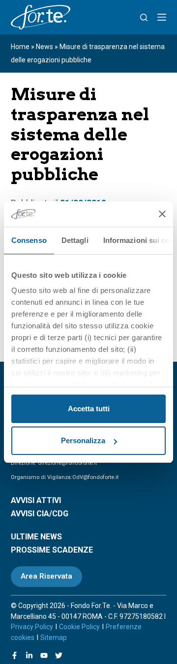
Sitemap (53, 637)
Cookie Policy (79, 627)
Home (20, 47)
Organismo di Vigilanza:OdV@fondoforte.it (64, 477)
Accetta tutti (89, 408)
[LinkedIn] (29, 655)
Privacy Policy (32, 627)
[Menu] (161, 17)
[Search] (144, 17)
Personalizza (83, 440)
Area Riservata (46, 576)
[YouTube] (44, 655)
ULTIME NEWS (36, 536)
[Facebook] (14, 655)
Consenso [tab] (29, 240)
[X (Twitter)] (58, 655)
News (44, 47)
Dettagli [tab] (74, 240)
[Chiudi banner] (162, 214)
